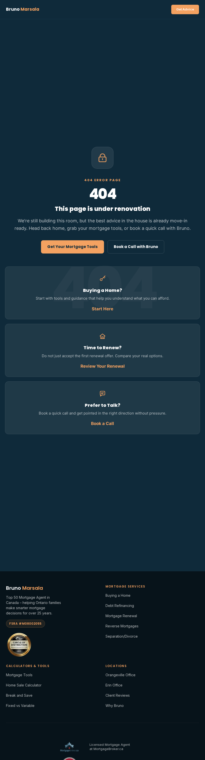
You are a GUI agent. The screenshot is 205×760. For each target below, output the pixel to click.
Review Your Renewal (102, 366)
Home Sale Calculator (24, 685)
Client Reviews (118, 695)
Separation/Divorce (122, 636)
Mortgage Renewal (121, 616)
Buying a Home (118, 595)
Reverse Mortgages (122, 626)
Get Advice (185, 9)
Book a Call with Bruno (136, 246)
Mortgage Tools (19, 675)
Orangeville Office (121, 675)
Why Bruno (115, 705)
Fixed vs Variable (20, 705)
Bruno (22, 9)
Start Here (102, 308)
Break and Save (19, 695)
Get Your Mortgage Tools (72, 246)
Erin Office (114, 685)
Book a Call (102, 423)
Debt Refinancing (120, 605)
